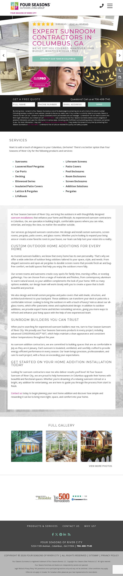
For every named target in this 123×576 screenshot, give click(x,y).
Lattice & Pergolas (26, 191)
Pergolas (71, 191)
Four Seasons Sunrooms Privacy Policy (54, 122)
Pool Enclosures (75, 171)
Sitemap (94, 555)
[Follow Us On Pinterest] (60, 534)
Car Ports (21, 171)
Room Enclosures (76, 176)
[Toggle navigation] (110, 6)
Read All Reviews (78, 24)
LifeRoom (21, 196)
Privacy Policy (110, 555)
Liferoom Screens (76, 161)
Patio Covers (73, 166)
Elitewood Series (25, 181)
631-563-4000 (49, 118)
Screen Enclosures (76, 181)
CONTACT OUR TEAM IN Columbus (57, 59)
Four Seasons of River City (23, 13)
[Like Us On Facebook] (53, 534)
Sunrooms (21, 161)
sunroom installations (22, 217)
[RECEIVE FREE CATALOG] (119, 84)
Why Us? (90, 525)
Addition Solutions (77, 186)
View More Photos (100, 465)
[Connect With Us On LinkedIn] (64, 534)
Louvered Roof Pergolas (29, 166)
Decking (20, 176)
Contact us (17, 393)
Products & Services (42, 525)
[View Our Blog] (69, 534)
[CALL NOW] (119, 70)
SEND (99, 104)
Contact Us (71, 525)
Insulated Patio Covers (29, 186)
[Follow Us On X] (56, 534)
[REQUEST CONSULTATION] (119, 77)
